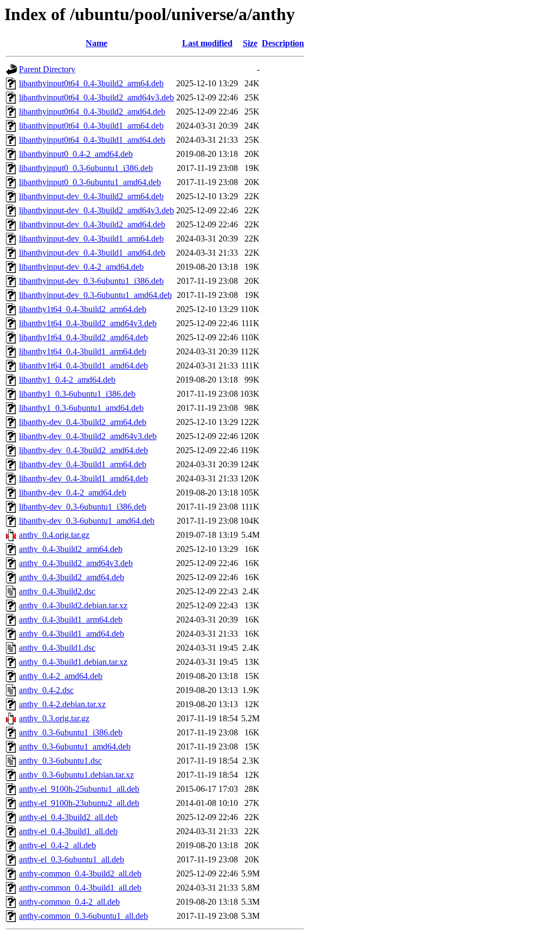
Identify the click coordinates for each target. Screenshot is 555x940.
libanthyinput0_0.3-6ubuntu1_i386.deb (86, 168)
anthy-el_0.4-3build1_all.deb (68, 831)
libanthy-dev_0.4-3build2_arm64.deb (82, 422)
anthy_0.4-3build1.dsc (57, 647)
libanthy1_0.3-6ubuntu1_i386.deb (77, 393)
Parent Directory (47, 69)
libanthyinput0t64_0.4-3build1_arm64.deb (91, 125)
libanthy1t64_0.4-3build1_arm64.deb (82, 351)
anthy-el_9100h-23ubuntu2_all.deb (79, 803)
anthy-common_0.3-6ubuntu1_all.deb (83, 915)
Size (250, 43)
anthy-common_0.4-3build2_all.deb (80, 873)
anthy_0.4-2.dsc (46, 690)
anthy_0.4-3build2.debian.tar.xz (73, 605)
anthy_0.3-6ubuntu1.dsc (60, 760)
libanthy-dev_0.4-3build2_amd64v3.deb (88, 436)
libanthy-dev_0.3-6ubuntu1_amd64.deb (86, 520)
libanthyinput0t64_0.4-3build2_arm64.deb (91, 83)
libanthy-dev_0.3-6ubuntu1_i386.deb (82, 506)
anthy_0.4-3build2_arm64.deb (70, 549)
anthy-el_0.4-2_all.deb (57, 845)
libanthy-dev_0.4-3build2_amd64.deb (83, 450)
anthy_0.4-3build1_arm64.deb (70, 619)
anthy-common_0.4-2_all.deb (69, 901)
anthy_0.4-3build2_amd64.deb (71, 577)
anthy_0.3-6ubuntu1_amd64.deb (75, 746)
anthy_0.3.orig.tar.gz (54, 718)
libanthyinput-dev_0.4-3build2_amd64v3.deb (96, 210)
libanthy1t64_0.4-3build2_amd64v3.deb (88, 323)
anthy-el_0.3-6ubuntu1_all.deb (71, 859)
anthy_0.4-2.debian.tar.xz (62, 704)
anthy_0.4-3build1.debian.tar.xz (73, 661)
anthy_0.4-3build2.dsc (57, 591)
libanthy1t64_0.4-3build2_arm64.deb (82, 309)
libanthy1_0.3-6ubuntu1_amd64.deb (81, 407)
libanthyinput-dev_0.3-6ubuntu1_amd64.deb (95, 295)
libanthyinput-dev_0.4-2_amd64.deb (81, 266)
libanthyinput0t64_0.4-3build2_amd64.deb (92, 111)
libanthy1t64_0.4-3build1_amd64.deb (83, 365)
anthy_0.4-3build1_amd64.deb (71, 633)
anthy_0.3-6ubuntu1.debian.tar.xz (76, 774)
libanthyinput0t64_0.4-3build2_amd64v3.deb (96, 97)
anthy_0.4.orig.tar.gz (54, 534)
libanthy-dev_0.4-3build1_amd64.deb (83, 478)
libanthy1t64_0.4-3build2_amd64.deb (83, 337)
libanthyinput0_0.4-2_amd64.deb (76, 153)
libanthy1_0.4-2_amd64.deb (67, 379)
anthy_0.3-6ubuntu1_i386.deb (70, 732)
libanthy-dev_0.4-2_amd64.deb (72, 492)
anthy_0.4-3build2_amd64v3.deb (76, 563)
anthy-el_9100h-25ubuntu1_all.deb (79, 788)
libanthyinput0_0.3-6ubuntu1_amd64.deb (90, 182)
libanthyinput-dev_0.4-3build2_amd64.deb (92, 224)
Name (96, 43)
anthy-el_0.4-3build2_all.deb (68, 817)
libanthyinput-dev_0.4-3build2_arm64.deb (91, 196)
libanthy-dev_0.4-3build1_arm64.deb (82, 464)
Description (283, 43)
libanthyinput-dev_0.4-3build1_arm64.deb (91, 238)
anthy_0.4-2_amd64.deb (60, 676)
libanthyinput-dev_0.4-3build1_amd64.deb (92, 252)
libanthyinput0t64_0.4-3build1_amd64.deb (92, 139)
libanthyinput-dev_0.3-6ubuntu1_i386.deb (91, 280)
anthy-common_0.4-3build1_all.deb (80, 887)
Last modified (207, 43)
